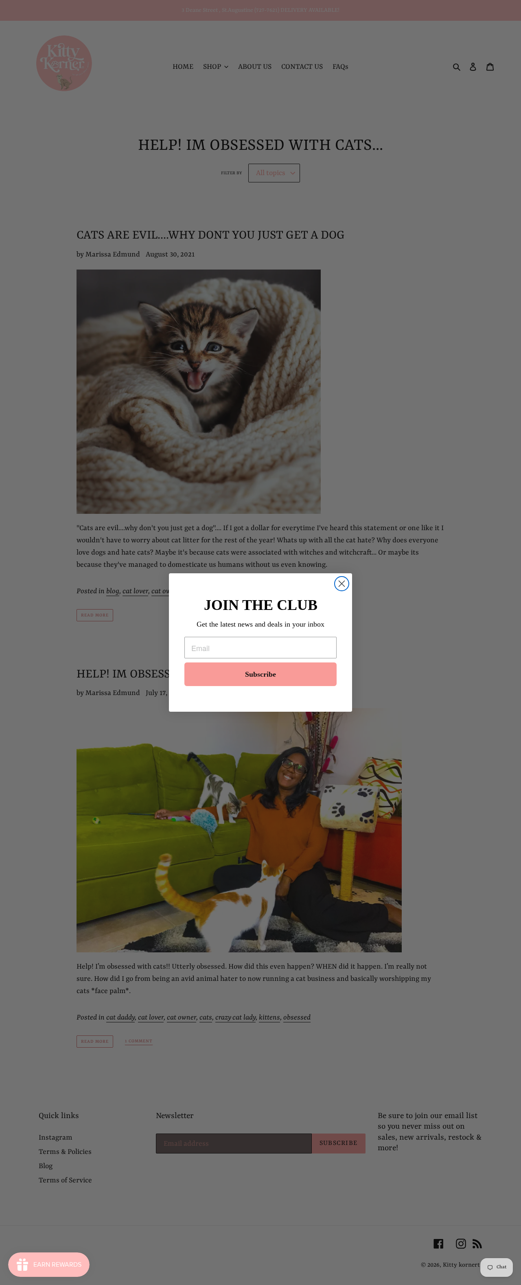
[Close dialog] (342, 584)
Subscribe (260, 674)
